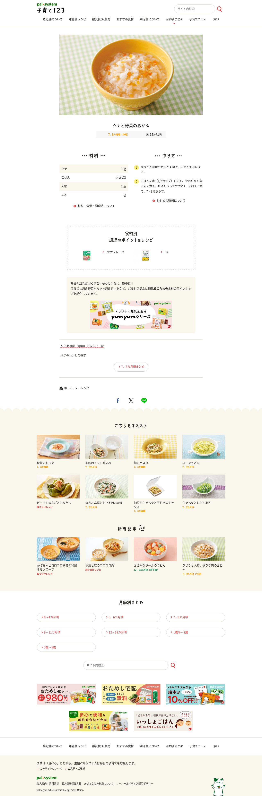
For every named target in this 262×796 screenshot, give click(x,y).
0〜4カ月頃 (51, 617)
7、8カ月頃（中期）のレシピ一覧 (82, 346)
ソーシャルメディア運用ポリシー (134, 783)
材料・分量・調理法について (96, 205)
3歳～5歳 (50, 647)
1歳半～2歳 (180, 632)
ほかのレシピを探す (73, 355)
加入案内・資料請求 (48, 783)
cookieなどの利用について (99, 783)
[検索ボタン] (219, 9)
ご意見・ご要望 (76, 768)
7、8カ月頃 (180, 617)
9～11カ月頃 (52, 632)
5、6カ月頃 (116, 617)
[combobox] (199, 9)
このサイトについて (51, 768)
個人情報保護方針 (71, 783)
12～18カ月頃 (118, 632)
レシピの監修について (171, 200)
